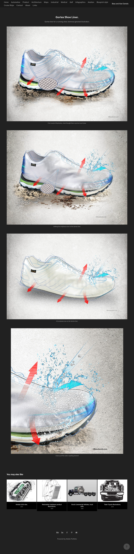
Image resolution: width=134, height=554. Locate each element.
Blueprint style (102, 2)
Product (26, 2)
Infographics (80, 2)
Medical (64, 2)
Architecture (36, 2)
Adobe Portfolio (71, 539)
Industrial (54, 2)
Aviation (91, 2)
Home (6, 2)
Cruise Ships (9, 5)
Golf (71, 2)
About (27, 5)
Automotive (15, 2)
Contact (19, 5)
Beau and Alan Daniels (120, 4)
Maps (46, 2)
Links (35, 5)
